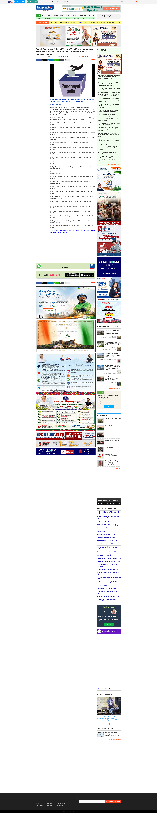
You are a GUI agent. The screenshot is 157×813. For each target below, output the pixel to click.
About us (41, 1)
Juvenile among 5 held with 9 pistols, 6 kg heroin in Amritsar (108, 119)
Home (38, 15)
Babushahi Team (47, 1)
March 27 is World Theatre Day (113, 447)
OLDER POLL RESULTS (115, 410)
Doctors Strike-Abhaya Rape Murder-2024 (106, 600)
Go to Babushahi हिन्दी (32, 1)
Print (67, 60)
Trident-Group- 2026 (103, 521)
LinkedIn (50, 60)
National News (60, 798)
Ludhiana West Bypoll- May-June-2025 (108, 547)
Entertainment (67, 18)
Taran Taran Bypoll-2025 (105, 544)
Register (147, 1)
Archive (53, 1)
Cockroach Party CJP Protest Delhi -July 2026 (109, 517)
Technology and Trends (88, 18)
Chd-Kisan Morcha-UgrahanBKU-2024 (107, 592)
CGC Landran (101, 531)
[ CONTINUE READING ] (115, 724)
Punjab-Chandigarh (46, 15)
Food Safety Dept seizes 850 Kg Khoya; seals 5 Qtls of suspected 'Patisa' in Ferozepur (107, 129)
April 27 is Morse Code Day (112, 433)
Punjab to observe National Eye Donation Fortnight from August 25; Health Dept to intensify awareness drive (108, 106)
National (67, 15)
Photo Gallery (82, 15)
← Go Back (92, 60)
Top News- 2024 (102, 585)
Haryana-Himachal (58, 15)
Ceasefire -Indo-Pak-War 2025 (107, 552)
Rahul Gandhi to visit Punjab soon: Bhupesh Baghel (106, 152)
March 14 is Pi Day (110, 426)
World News (74, 15)
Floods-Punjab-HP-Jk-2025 (106, 537)
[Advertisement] (42, 88)
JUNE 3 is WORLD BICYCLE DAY (113, 418)
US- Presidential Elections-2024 (107, 569)
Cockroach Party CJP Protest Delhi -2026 (108, 512)
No (111, 401)
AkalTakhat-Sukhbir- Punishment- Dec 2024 (108, 565)
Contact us (72, 1)
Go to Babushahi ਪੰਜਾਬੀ (19, 1)
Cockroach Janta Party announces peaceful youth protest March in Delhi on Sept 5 (108, 135)
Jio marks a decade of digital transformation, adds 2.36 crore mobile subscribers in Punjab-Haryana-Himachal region (108, 159)
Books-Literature (76, 18)
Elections (49, 801)
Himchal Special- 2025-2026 (106, 534)
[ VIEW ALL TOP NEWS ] (114, 164)
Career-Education (57, 18)
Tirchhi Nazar (48, 18)
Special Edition (103, 689)
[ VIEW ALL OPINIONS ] (115, 388)
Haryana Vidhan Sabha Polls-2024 (108, 596)
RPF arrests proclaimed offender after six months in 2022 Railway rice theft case (108, 123)
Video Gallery (90, 15)
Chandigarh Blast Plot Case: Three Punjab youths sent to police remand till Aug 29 (108, 89)
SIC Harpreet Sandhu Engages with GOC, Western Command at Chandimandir (80, 22)
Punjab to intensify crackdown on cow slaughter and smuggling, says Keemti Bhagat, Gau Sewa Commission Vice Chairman (107, 147)
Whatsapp (56, 60)
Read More (109, 624)
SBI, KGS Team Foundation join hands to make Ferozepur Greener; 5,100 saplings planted (108, 140)
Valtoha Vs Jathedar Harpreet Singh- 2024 (109, 578)
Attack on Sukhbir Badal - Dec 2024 (108, 561)
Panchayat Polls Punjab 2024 (106, 588)
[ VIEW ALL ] (118, 468)
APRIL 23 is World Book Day (112, 440)
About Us (38, 801)
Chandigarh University (104, 528)
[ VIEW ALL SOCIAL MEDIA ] (114, 739)
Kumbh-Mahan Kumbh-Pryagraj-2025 (109, 558)
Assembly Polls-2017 (64, 1)
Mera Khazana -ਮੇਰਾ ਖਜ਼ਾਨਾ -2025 (107, 541)
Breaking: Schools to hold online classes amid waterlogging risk (106, 115)
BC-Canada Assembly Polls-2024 (107, 582)
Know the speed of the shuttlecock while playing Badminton (111, 455)
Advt (58, 1)
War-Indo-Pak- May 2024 (105, 555)
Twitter (44, 60)
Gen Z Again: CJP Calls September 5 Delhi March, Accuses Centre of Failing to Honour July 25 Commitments (108, 77)
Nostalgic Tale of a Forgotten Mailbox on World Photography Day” (112, 462)
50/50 (100, 403)
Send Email (61, 60)
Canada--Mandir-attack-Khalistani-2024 (108, 573)
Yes (100, 401)
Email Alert (39, 18)
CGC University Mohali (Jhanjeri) (107, 525)
